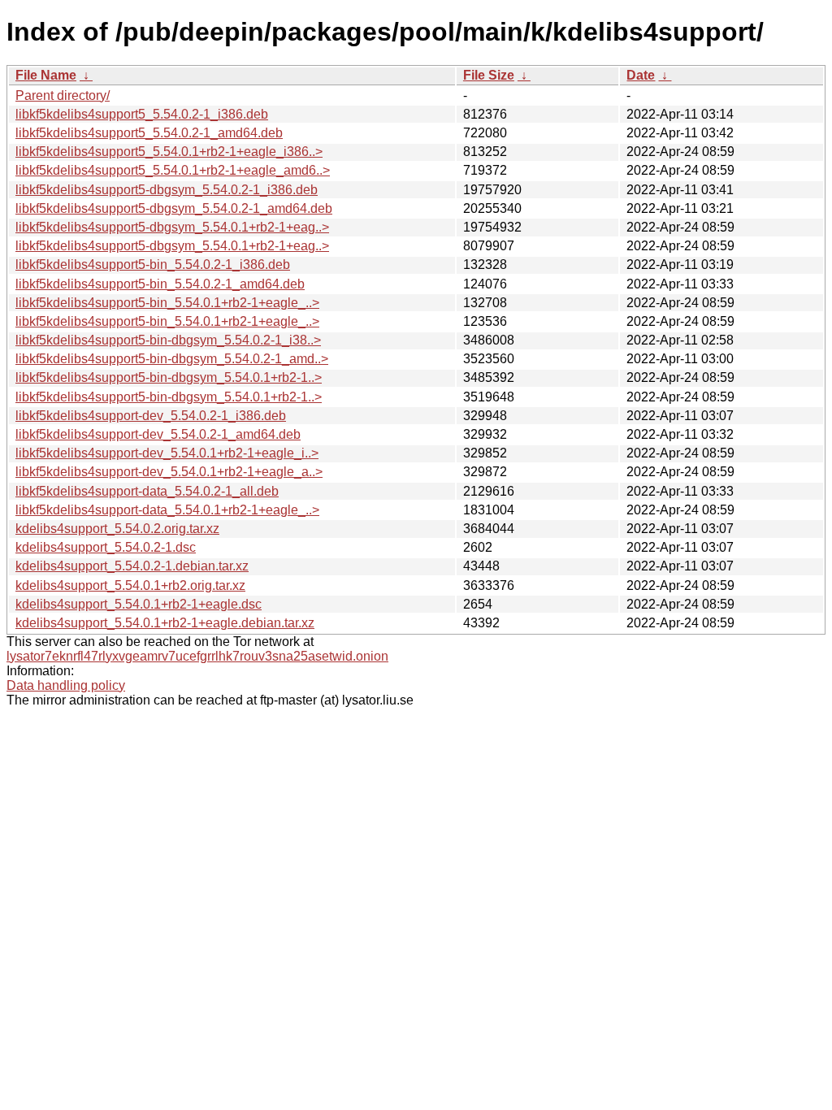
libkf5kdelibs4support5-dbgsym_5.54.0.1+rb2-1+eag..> (172, 227)
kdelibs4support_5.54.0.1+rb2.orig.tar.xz (130, 585)
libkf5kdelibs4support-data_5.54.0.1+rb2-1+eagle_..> (167, 510)
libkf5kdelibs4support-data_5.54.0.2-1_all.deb (147, 491)
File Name (45, 75)
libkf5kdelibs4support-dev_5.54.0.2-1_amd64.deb (158, 434)
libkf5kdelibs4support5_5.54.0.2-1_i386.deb (141, 114)
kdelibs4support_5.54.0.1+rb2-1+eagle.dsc (138, 604)
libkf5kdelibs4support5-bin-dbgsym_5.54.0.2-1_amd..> (171, 359)
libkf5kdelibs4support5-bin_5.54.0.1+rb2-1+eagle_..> (167, 303)
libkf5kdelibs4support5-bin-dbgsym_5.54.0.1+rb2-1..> (168, 377)
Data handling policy (65, 685)
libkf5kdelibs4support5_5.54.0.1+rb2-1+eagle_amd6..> (172, 170)
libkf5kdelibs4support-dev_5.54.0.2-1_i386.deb (150, 416)
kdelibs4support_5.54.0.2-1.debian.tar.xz (132, 566)
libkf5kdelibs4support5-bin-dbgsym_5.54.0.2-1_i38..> (168, 340)
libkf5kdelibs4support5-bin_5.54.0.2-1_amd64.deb (160, 284)
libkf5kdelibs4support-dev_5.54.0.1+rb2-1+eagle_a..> (169, 472)
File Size (488, 75)
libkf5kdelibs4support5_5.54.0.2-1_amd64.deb (149, 133)
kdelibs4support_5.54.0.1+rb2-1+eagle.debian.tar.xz (164, 623)
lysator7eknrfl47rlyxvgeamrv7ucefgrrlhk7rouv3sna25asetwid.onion (197, 656)
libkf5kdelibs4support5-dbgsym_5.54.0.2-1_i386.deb (166, 190)
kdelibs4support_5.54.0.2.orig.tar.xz (117, 528)
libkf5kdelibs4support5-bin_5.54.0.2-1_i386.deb (152, 264)
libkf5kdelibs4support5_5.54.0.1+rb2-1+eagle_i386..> (169, 151)
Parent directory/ (62, 95)
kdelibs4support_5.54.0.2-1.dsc (105, 547)
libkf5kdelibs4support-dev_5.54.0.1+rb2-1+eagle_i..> (166, 453)
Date (640, 75)
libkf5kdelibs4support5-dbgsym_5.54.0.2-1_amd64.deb (173, 208)
